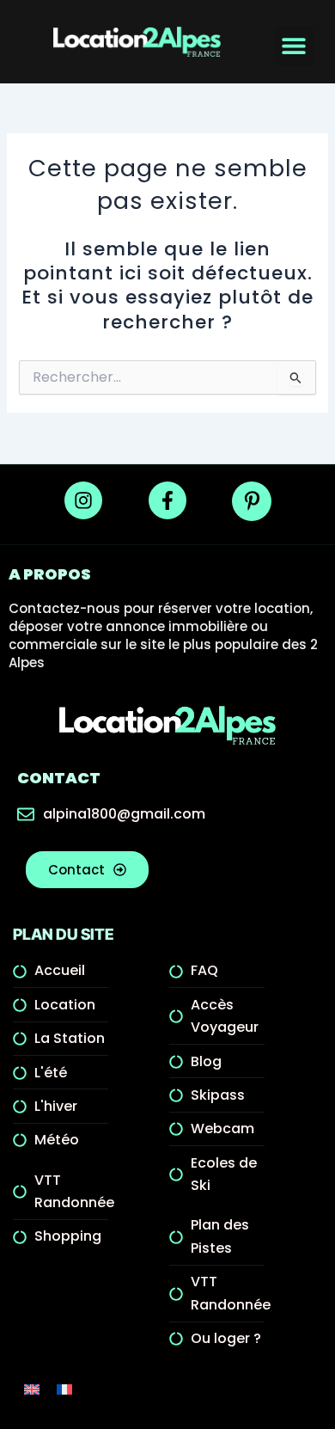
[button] (294, 46)
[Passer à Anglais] (31, 1389)
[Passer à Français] (64, 1389)
